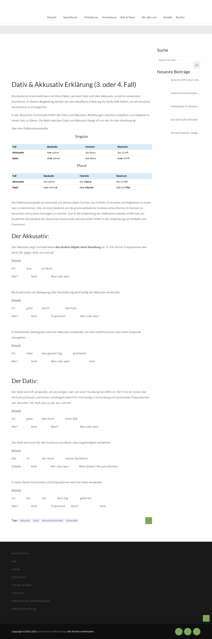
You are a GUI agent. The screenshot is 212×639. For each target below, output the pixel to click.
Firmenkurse (109, 17)
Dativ (36, 520)
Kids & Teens (127, 17)
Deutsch (51, 17)
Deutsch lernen (20, 553)
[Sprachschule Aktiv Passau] (206, 618)
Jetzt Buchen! (19, 577)
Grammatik (71, 520)
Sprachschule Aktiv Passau (52, 631)
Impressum (18, 592)
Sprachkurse (70, 17)
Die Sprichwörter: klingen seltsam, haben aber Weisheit (185, 132)
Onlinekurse (91, 17)
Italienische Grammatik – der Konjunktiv (185, 93)
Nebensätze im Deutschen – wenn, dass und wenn (185, 106)
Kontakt (167, 17)
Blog (14, 561)
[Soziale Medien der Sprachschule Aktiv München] (179, 631)
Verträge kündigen (22, 585)
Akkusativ (25, 520)
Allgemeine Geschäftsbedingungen (31, 600)
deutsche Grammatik (52, 520)
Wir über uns (149, 17)
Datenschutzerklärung (24, 608)
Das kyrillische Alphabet (184, 119)
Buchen (180, 17)
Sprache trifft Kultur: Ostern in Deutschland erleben (185, 79)
